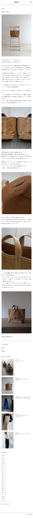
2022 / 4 (3, 461)
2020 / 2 (3, 486)
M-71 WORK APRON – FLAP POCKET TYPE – (21, 416)
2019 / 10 (4, 494)
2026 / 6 (3, 455)
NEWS (3, 347)
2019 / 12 (4, 490)
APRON (3, 351)
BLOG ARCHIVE (6, 504)
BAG (30, 12)
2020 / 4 (3, 482)
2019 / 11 (4, 492)
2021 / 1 (3, 473)
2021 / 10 (4, 465)
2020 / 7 (3, 478)
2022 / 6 (3, 459)
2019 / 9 (3, 496)
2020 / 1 (3, 488)
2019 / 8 (3, 498)
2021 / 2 (3, 471)
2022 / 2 (3, 463)
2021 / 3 (3, 469)
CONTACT (8, 336)
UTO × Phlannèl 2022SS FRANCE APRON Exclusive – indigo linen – (23, 398)
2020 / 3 (3, 484)
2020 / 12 (4, 475)
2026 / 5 (3, 457)
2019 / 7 (3, 500)
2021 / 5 (3, 467)
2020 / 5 (3, 480)
